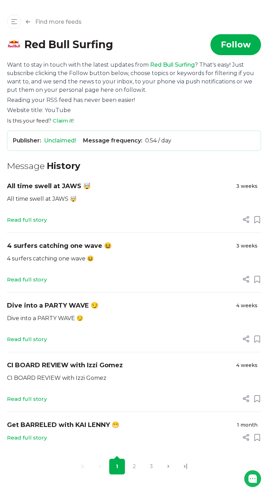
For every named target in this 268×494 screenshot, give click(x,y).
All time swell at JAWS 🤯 (49, 186)
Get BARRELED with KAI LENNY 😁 (63, 425)
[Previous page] (100, 466)
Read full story (27, 219)
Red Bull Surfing (172, 64)
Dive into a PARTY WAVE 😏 (52, 305)
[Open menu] (14, 22)
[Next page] (168, 466)
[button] (252, 478)
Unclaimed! (60, 140)
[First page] (83, 466)
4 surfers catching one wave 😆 (59, 246)
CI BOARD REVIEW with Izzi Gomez (65, 365)
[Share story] (246, 219)
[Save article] (257, 219)
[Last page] (185, 466)
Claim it (63, 120)
